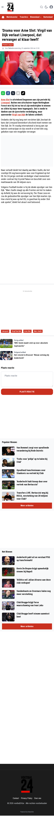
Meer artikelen (27, 505)
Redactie (11, 48)
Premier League (8, 45)
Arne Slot (5, 99)
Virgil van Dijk (18, 114)
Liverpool (5, 102)
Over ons (37, 798)
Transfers (24, 17)
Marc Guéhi (38, 331)
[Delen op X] (13, 93)
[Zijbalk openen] (2, 7)
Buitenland (47, 17)
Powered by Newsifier (27, 812)
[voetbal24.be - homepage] (11, 7)
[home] (3, 17)
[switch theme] (46, 7)
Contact (16, 798)
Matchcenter (12, 17)
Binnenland (34, 17)
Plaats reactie (27, 392)
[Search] (41, 7)
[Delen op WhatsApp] (3, 93)
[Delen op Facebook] (8, 93)
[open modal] (51, 7)
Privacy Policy (26, 798)
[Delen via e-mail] (18, 93)
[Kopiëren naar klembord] (23, 93)
